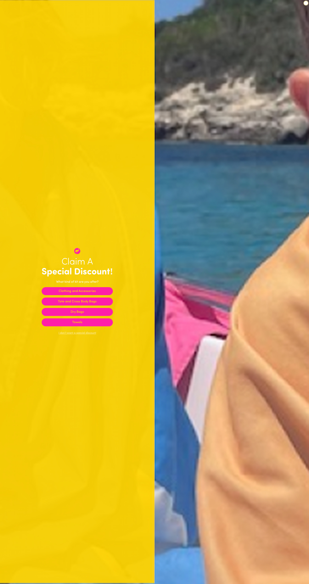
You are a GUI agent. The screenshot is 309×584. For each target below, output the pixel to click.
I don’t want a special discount (77, 333)
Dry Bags (77, 312)
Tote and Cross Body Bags (77, 301)
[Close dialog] (306, 3)
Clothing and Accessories (77, 291)
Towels (77, 322)
